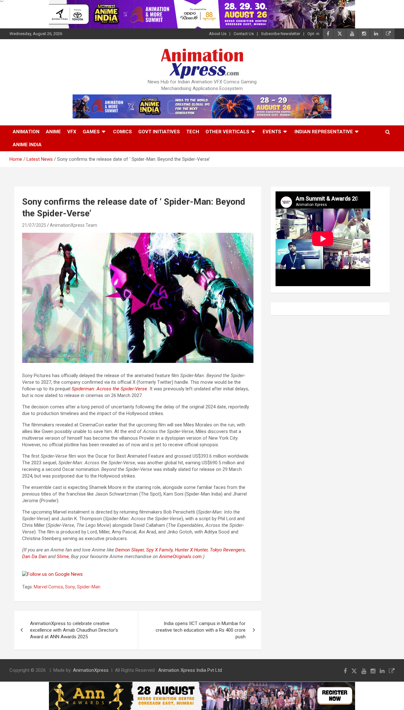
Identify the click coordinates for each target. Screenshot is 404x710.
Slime (63, 556)
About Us (217, 33)
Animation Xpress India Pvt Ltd (190, 670)
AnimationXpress (91, 670)
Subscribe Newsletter (280, 33)
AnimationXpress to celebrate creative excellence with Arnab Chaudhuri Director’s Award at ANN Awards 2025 (74, 630)
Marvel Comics (48, 586)
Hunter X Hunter (191, 550)
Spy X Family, (160, 550)
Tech (192, 132)
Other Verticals (227, 132)
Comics (122, 132)
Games (91, 132)
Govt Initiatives (159, 132)
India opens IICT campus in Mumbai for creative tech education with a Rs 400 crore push (201, 630)
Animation (26, 132)
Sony (70, 586)
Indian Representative (323, 132)
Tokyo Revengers (227, 550)
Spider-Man (88, 586)
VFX (71, 132)
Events (272, 132)
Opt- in (313, 33)
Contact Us (244, 33)
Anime (53, 132)
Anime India (27, 144)
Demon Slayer (129, 550)
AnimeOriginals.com (180, 556)
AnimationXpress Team (73, 225)
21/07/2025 (34, 225)
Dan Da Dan (34, 556)
